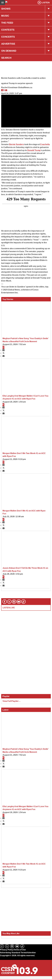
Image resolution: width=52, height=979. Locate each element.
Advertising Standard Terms (13, 952)
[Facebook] (4, 601)
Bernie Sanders (16, 144)
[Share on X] (4, 90)
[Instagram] (14, 601)
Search (6, 57)
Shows (6, 8)
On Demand (8, 50)
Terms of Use (20, 950)
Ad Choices (5, 961)
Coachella (45, 144)
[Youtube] (19, 601)
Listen (46, 2)
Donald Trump (34, 150)
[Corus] (0, 958)
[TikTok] (23, 601)
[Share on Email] (6, 90)
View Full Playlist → (12, 701)
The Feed (7, 22)
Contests (8, 29)
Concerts (8, 36)
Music (5, 15)
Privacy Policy (7, 950)
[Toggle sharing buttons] (3, 347)
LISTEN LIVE (9, 608)
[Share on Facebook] (2, 90)
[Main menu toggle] (2, 2)
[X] (9, 601)
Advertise (8, 43)
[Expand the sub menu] (48, 8)
